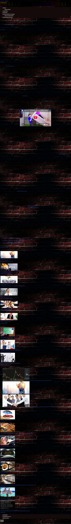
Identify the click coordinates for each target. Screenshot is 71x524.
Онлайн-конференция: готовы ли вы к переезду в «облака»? (42, 406)
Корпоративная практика (7, 17)
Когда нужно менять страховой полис (8, 337)
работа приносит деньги (64, 154)
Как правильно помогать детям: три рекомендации (12, 240)
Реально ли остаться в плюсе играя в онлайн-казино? (40, 380)
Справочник (4, 12)
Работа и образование (9, 15)
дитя (4, 247)
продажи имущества (10, 66)
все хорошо (24, 95)
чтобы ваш (10, 148)
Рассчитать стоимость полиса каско (7, 446)
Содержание (5, 514)
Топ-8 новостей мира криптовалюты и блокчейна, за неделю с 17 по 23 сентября (16, 433)
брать (1, 247)
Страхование (5, 11)
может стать (45, 100)
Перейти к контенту (4, 1)
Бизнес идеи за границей (5, 497)
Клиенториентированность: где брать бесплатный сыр (13, 243)
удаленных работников (34, 207)
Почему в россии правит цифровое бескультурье (10, 350)
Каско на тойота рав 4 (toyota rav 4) (7, 459)
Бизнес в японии (3, 472)
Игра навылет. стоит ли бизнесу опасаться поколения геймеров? (15, 238)
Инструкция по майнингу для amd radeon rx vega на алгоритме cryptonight (15, 510)
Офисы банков (7, 9)
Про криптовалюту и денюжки (8, 14)
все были (2, 61)
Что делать (2, 29)
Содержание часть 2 (6, 516)
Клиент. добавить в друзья (35, 393)
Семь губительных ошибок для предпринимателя (10, 363)
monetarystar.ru (3, 2)
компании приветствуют (22, 191)
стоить (6, 247)
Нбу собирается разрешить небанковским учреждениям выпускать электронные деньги (18, 485)
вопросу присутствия (31, 206)
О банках (4, 7)
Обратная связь (5, 518)
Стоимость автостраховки (5, 420)
